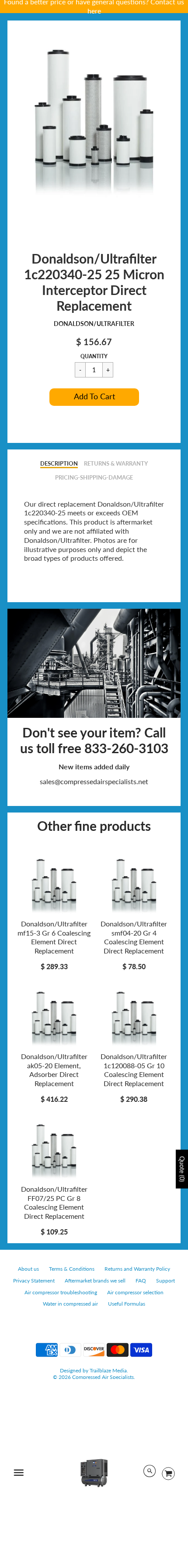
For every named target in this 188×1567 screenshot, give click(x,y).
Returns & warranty (116, 463)
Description (59, 463)
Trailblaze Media (108, 1370)
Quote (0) (182, 1169)
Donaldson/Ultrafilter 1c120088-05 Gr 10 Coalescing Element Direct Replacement (134, 1069)
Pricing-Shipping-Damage (94, 477)
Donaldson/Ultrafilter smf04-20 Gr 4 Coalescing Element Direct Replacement (134, 937)
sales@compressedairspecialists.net (94, 781)
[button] (94, 397)
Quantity (94, 356)
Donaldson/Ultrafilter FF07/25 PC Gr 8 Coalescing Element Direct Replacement (54, 1202)
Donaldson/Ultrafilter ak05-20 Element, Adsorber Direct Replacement (54, 1069)
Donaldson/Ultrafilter (94, 323)
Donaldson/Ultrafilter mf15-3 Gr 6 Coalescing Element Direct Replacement (54, 937)
